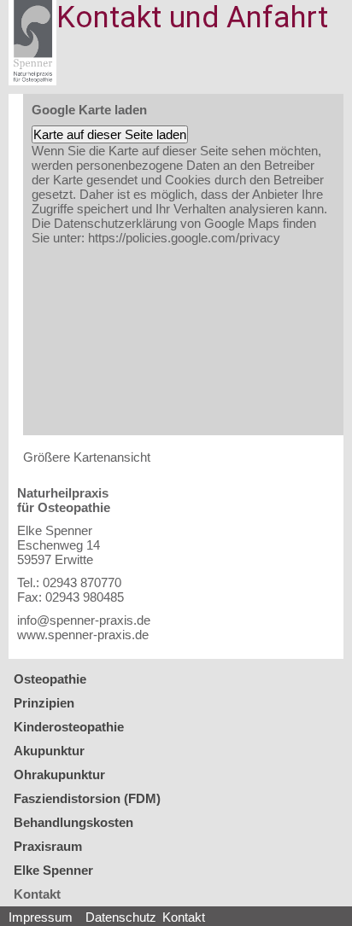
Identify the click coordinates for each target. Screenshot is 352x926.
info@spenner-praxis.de (83, 620)
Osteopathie (50, 679)
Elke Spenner (53, 870)
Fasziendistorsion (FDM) (87, 798)
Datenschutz (120, 917)
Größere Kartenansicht (86, 457)
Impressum (41, 917)
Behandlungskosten (73, 822)
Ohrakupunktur (59, 774)
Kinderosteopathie (69, 726)
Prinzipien (44, 703)
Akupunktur (49, 750)
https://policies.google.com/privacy (184, 237)
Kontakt (37, 894)
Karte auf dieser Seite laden (109, 134)
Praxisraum (48, 846)
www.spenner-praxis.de (83, 634)
